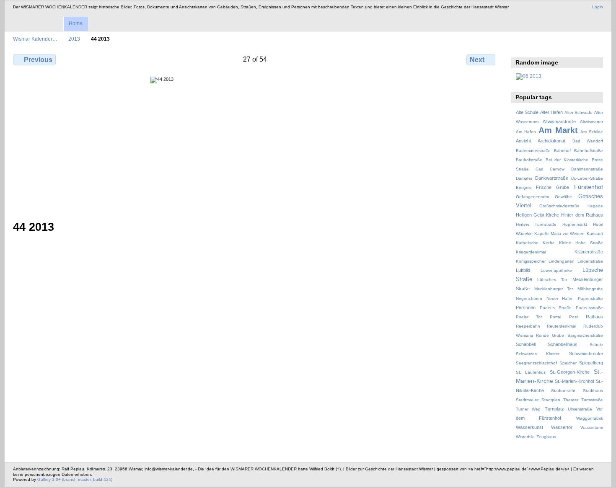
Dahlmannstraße (587, 169)
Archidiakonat (551, 140)
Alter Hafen (551, 112)
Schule (596, 344)
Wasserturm (591, 427)
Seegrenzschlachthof (536, 363)
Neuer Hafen (560, 298)
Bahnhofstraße (588, 150)
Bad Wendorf (587, 141)
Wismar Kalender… (35, 38)
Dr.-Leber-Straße (587, 178)
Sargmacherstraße (585, 335)
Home (76, 23)
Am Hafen (526, 131)
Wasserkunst (529, 427)
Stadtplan (550, 400)
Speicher (568, 363)
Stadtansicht (563, 390)
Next (477, 59)
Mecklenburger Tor (553, 289)
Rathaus (594, 316)
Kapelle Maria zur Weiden (559, 233)
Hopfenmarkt (574, 224)
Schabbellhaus (562, 344)
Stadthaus (593, 390)
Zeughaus (546, 436)
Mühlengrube (590, 289)
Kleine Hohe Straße (581, 242)
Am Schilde (591, 131)
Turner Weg (528, 409)
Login (597, 7)
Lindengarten (562, 261)
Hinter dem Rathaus (582, 214)
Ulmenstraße (580, 409)
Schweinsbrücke (586, 353)
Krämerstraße (589, 251)
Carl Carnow (550, 169)
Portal (555, 317)
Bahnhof (562, 150)
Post (573, 317)
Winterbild (525, 436)
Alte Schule (527, 112)
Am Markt (558, 130)
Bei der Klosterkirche (567, 160)
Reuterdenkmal (561, 326)
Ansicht (523, 140)
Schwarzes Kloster (537, 353)
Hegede (595, 206)
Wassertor (561, 427)
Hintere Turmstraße (536, 224)
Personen (526, 307)
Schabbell (526, 344)
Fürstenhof (588, 186)
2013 (74, 38)
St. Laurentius (531, 372)
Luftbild (523, 270)
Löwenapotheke (556, 270)
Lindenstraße (590, 261)
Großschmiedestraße (559, 206)
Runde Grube (550, 335)
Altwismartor (591, 121)
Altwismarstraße (559, 121)
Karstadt (595, 233)
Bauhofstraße (529, 160)
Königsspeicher (531, 261)
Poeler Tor (529, 317)
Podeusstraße (589, 307)
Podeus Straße (556, 307)
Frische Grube (552, 187)
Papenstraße (590, 298)
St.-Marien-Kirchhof (574, 381)
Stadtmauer (527, 400)
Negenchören (529, 298)
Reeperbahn (528, 326)
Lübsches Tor (552, 279)
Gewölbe (563, 196)
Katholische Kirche (535, 242)
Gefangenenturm (532, 196)
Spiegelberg (591, 362)
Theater (570, 400)
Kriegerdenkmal (531, 252)
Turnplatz (554, 408)
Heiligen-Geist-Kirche (537, 214)
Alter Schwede (578, 112)
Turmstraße (592, 400)
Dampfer (524, 178)
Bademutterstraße (533, 150)
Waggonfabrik (589, 418)
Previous (38, 59)
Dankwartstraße (551, 178)
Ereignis (523, 187)
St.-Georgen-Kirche (570, 371)
